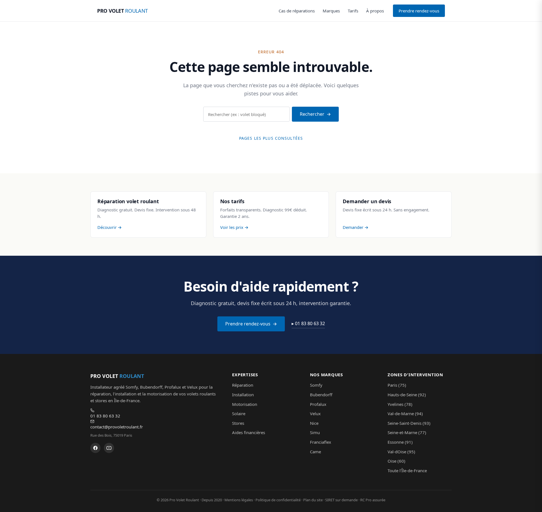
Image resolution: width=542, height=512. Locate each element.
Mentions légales (238, 499)
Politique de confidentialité (278, 499)
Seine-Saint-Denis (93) (409, 423)
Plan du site (313, 499)
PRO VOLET (122, 10)
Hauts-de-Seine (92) (407, 394)
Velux (315, 413)
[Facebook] (95, 448)
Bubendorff (321, 394)
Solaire (238, 413)
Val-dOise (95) (401, 451)
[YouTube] (109, 448)
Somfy (316, 385)
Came (315, 451)
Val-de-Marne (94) (405, 413)
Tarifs (353, 11)
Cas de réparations (297, 11)
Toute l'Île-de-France (407, 470)
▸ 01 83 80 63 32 (308, 323)
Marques (331, 11)
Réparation (242, 385)
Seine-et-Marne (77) (407, 432)
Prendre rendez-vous (419, 11)
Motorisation (244, 404)
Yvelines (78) (400, 404)
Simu (315, 432)
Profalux (318, 404)
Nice (314, 423)
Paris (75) (397, 385)
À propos (375, 11)
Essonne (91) (400, 442)
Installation (243, 394)
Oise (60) (396, 461)
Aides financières (248, 432)
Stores (238, 423)
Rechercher (312, 114)
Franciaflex (320, 442)
